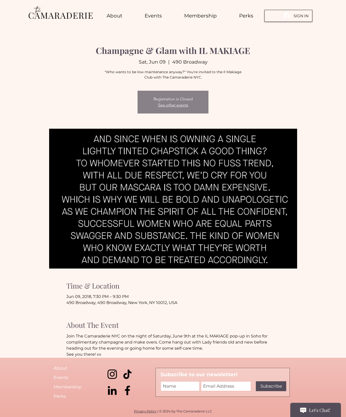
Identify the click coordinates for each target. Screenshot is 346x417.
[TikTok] (127, 374)
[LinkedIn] (112, 390)
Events (61, 377)
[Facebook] (127, 390)
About (60, 368)
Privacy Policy (145, 411)
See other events (173, 105)
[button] (246, 16)
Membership (68, 386)
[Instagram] (112, 374)
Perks (60, 396)
